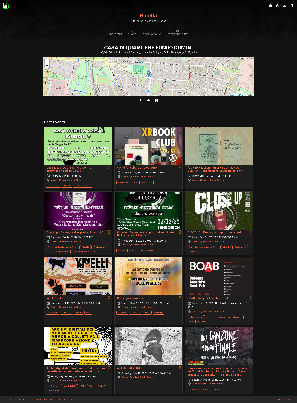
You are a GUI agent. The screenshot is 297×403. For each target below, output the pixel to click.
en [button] (284, 6)
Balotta (148, 15)
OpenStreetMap (236, 94)
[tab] (115, 32)
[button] (149, 73)
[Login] (291, 5)
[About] (270, 5)
